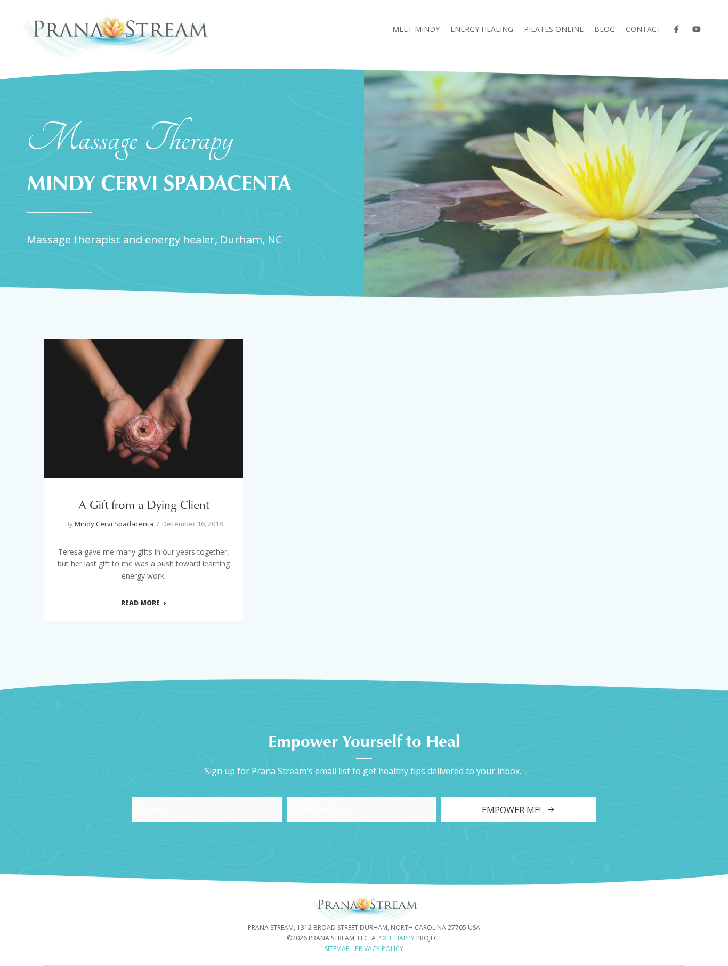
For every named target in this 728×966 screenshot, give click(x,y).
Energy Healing (481, 29)
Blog (604, 29)
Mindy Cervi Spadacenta (114, 524)
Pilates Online (554, 29)
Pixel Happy (396, 938)
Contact (643, 29)
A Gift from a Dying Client (144, 402)
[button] (518, 809)
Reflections (208, 421)
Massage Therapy (151, 421)
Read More (140, 603)
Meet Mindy (416, 29)
